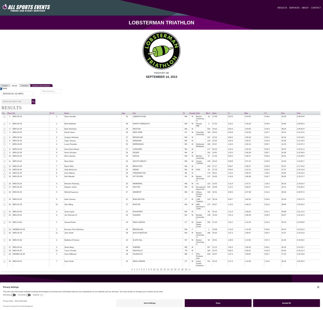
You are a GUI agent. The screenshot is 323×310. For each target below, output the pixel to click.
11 (158, 269)
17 (179, 269)
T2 (265, 113)
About (305, 8)
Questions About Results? (41, 86)
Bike (246, 113)
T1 (229, 113)
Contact (316, 8)
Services (294, 8)
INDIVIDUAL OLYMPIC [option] (13, 94)
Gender (192, 113)
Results (282, 8)
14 (168, 269)
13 (165, 269)
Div (14, 113)
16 (175, 269)
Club (198, 113)
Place (10, 113)
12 (161, 269)
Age (123, 113)
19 (186, 269)
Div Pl (52, 113)
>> (189, 269)
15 (172, 269)
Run (283, 113)
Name (66, 113)
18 (182, 269)
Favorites (25, 86)
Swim (214, 113)
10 (154, 269)
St (184, 113)
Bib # (208, 113)
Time (299, 113)
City (134, 113)
